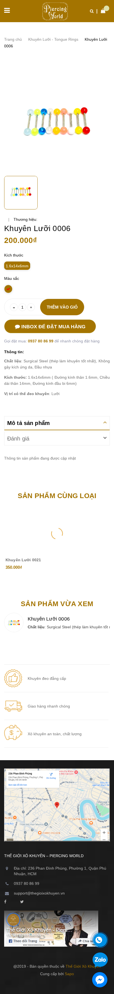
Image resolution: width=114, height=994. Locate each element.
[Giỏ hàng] (101, 11)
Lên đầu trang (54, 985)
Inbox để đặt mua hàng (53, 326)
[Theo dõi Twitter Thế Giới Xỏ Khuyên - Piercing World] (22, 902)
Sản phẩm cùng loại (57, 495)
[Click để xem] (57, 120)
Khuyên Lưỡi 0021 (23, 560)
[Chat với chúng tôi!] (99, 979)
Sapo (69, 974)
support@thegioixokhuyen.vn (39, 893)
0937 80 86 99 (41, 341)
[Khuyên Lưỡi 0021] (57, 533)
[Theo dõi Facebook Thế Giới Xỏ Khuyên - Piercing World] (5, 902)
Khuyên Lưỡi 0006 (49, 619)
